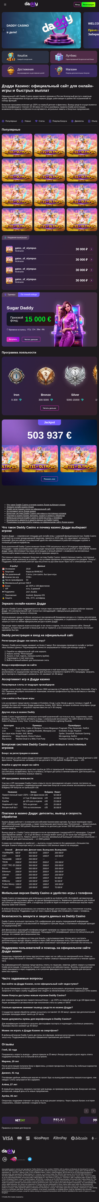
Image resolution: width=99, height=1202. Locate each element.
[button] (3, 30)
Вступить (13, 339)
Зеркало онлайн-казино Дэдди (20, 507)
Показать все (49, 479)
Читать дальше (31, 339)
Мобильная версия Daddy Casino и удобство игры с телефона (34, 518)
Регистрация (88, 5)
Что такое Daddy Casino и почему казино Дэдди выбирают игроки (36, 505)
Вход (77, 5)
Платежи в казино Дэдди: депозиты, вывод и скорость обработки (36, 516)
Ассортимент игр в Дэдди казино (21, 511)
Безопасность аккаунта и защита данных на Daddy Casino (33, 520)
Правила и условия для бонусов (16, 1128)
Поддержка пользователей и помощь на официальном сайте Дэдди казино (40, 522)
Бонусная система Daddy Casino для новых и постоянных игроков (36, 513)
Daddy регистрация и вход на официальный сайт (29, 509)
